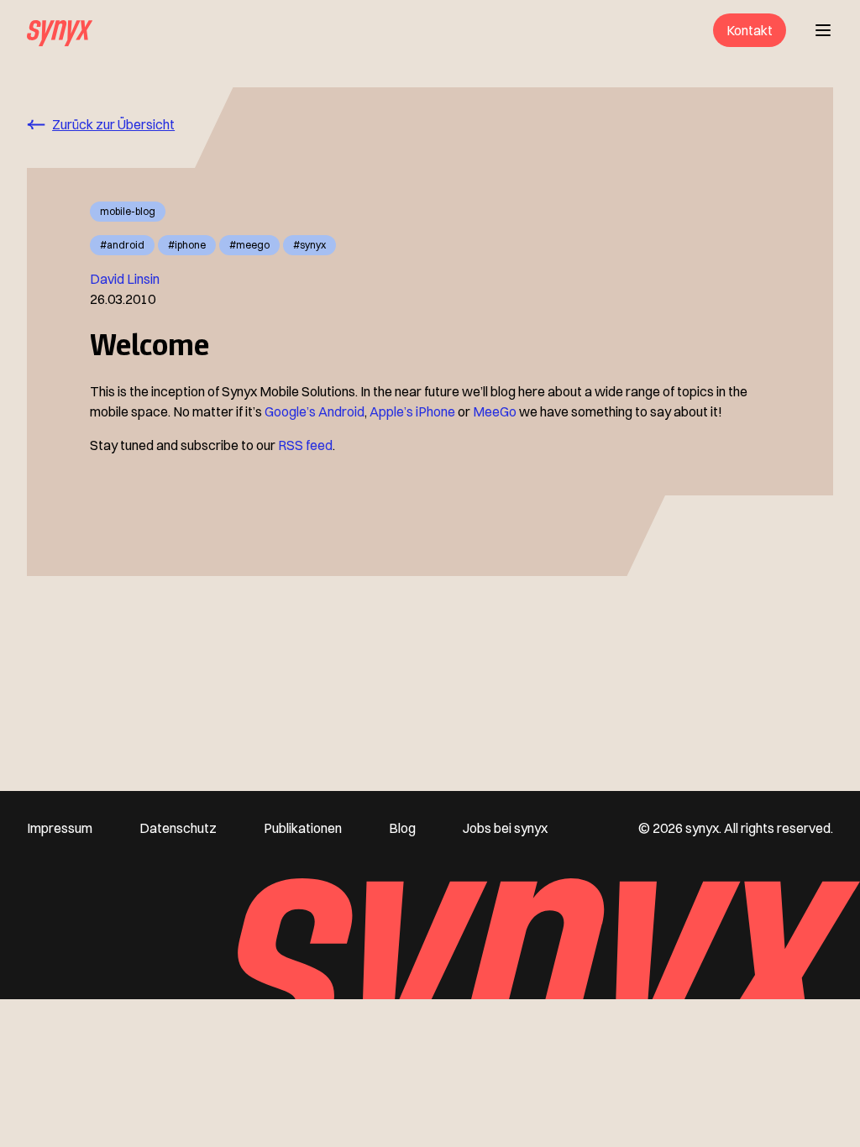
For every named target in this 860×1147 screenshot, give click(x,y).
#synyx (309, 244)
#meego (249, 244)
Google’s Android (314, 411)
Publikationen (303, 828)
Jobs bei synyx (505, 828)
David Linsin (125, 278)
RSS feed (305, 445)
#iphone (187, 244)
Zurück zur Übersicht (113, 124)
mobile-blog (127, 211)
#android (122, 244)
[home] (59, 30)
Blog (402, 828)
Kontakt (749, 30)
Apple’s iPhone (412, 411)
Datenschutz (178, 828)
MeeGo (495, 411)
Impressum (59, 828)
